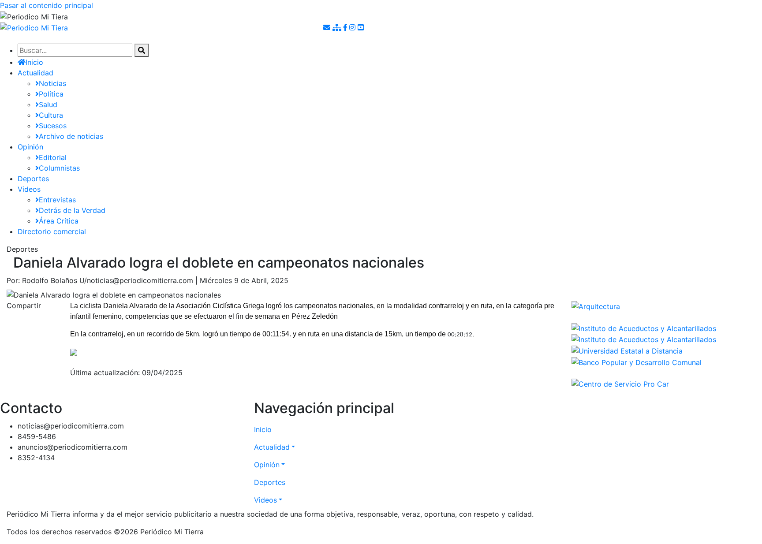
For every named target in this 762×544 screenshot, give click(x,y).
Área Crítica (58, 220)
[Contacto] (327, 27)
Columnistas (59, 168)
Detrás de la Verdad (72, 210)
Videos (29, 189)
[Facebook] (346, 27)
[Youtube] (361, 27)
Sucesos (53, 125)
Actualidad (35, 72)
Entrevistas (57, 199)
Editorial (53, 157)
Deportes (33, 178)
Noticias (52, 83)
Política (51, 93)
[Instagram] (353, 27)
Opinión (30, 146)
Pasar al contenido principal (46, 5)
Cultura (51, 115)
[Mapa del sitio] (338, 27)
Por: (13, 280)
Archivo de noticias (71, 136)
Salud (48, 104)
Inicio (263, 429)
